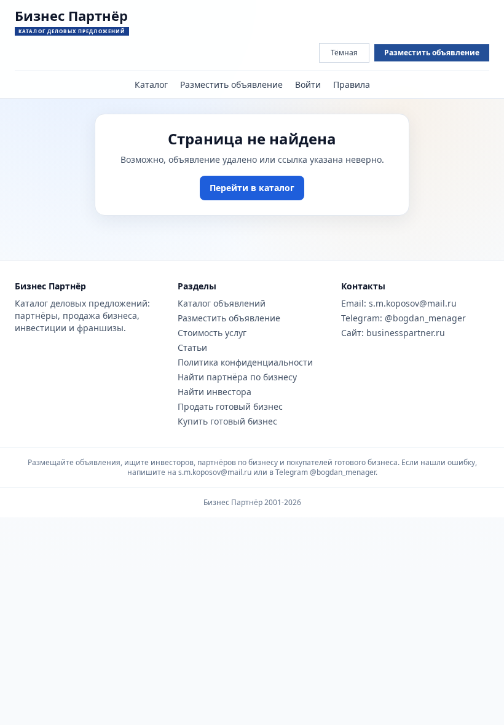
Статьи (192, 347)
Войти (308, 84)
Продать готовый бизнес (230, 406)
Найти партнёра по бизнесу (237, 377)
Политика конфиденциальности (245, 362)
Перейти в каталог (252, 188)
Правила (351, 84)
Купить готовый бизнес (227, 421)
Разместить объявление (431, 52)
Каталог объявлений (222, 303)
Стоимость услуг (212, 333)
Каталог (151, 84)
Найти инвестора (214, 392)
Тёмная (344, 52)
